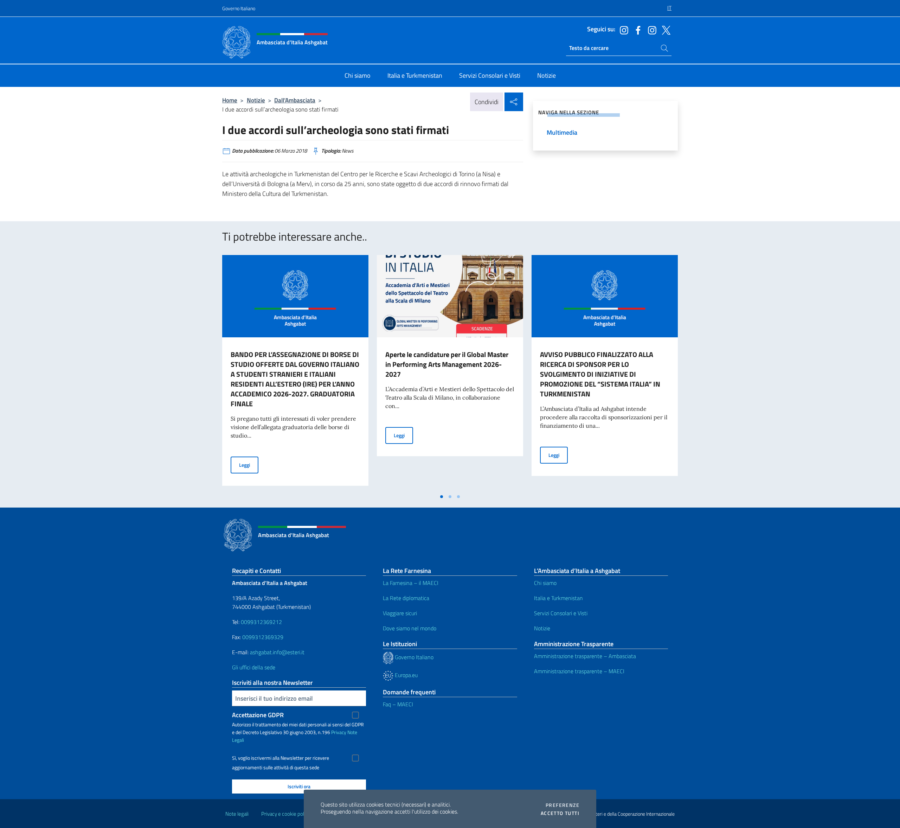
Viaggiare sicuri (400, 613)
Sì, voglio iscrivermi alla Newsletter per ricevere (280, 758)
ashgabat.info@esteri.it (277, 652)
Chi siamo (545, 583)
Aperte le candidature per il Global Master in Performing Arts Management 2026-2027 (446, 364)
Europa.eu (405, 675)
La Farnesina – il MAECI (410, 583)
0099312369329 (262, 637)
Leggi (248, 465)
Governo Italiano (238, 8)
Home (229, 100)
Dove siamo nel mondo (409, 628)
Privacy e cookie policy (285, 814)
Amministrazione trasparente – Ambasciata (585, 656)
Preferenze (562, 805)
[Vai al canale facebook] (636, 29)
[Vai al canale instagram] (622, 29)
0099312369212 (261, 622)
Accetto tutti (560, 813)
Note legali (237, 814)
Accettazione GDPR (258, 715)
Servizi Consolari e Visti (560, 613)
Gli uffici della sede (253, 667)
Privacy (338, 732)
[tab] (441, 496)
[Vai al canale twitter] (664, 29)
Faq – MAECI (398, 704)
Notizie (256, 100)
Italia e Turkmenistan (558, 598)
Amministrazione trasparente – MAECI (579, 671)
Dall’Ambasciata (294, 100)
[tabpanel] (295, 372)
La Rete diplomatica (406, 598)
